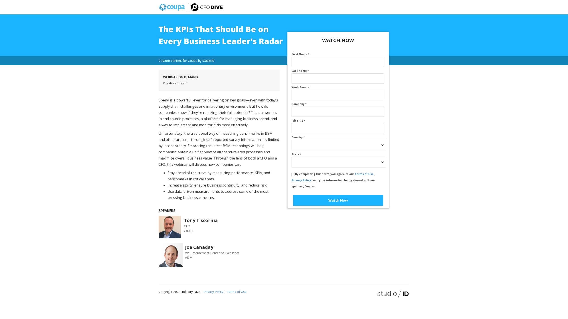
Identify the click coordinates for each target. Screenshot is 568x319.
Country (298, 137)
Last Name (300, 71)
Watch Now (338, 200)
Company (299, 104)
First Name (300, 54)
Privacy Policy (302, 180)
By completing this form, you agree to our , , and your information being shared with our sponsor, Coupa (333, 180)
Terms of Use (364, 174)
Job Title (298, 121)
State (296, 154)
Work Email (301, 87)
